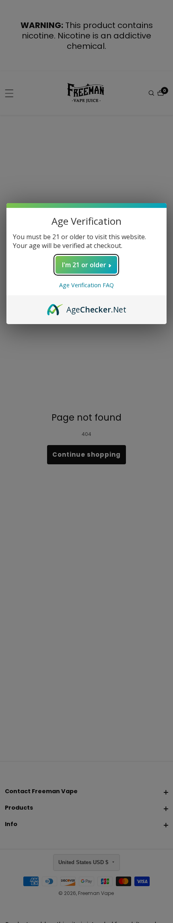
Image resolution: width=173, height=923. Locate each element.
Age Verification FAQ (86, 285)
